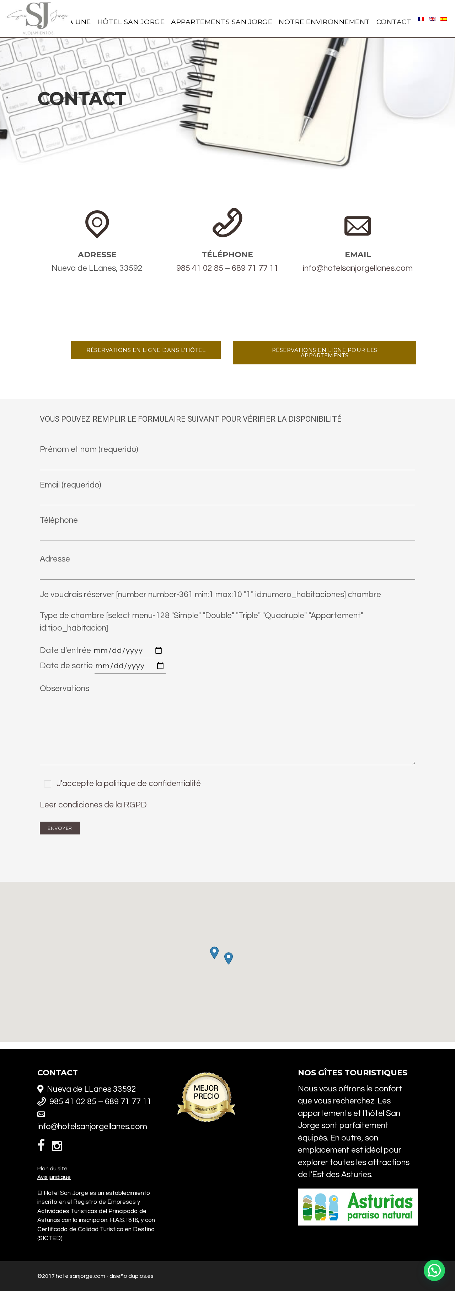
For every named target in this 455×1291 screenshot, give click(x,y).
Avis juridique (54, 1177)
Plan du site (52, 1168)
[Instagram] (56, 1147)
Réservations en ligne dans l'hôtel (145, 350)
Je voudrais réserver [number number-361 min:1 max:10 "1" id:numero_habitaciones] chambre (210, 594)
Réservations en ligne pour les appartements (325, 353)
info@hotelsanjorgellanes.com (358, 268)
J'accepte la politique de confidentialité (128, 783)
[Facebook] (42, 1147)
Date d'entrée (66, 650)
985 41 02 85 (199, 268)
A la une (74, 22)
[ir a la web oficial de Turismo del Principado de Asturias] (358, 1224)
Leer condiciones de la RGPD (93, 805)
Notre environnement (324, 22)
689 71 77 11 (255, 268)
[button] (228, 958)
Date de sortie (67, 666)
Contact (394, 22)
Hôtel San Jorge (131, 22)
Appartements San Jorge (221, 22)
